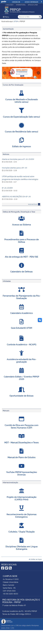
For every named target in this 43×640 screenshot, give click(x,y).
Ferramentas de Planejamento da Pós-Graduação (21, 297)
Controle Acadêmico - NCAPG (21, 344)
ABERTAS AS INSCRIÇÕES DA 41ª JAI (16, 196)
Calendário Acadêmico (21, 312)
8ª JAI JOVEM (7, 188)
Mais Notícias (32, 204)
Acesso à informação (31, 2)
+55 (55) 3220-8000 (10, 594)
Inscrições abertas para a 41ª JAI (14, 168)
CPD (12, 628)
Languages (9, 5)
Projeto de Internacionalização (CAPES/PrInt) (21, 498)
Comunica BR (16, 2)
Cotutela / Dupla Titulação (21, 531)
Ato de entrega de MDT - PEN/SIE (21, 256)
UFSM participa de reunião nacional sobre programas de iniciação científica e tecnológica (20, 177)
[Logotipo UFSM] (6, 9)
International (21, 5)
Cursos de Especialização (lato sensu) (21, 116)
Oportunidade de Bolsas (21, 395)
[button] (4, 73)
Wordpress (35, 625)
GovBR (3, 2)
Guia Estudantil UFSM (21, 327)
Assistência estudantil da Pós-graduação (21, 360)
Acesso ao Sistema (21, 224)
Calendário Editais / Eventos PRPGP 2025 (21, 377)
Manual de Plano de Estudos (21, 457)
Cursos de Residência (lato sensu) (21, 131)
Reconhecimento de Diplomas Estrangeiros (22, 515)
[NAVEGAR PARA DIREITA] (41, 1)
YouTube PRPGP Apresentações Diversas (21, 473)
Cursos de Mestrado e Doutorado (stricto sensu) (21, 100)
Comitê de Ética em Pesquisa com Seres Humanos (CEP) (21, 426)
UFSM (7, 628)
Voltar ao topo (36, 559)
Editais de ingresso (21, 146)
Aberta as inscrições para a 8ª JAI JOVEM (18, 159)
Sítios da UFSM (33, 5)
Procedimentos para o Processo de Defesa (21, 240)
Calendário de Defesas (21, 271)
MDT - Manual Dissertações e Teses (21, 442)
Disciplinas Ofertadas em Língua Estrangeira (21, 547)
